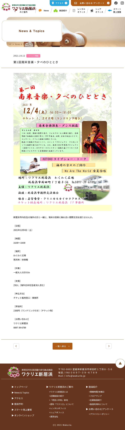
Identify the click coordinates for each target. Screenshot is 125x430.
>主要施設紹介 (95, 400)
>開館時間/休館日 (96, 391)
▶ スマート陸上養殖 (22, 409)
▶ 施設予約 (17, 403)
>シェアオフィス (56, 412)
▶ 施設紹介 (91, 386)
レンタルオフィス (81, 10)
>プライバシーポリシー (99, 414)
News (46, 10)
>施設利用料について (98, 404)
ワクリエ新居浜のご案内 (26, 10)
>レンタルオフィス (57, 408)
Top (9, 44)
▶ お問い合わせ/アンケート (100, 409)
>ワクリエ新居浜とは (58, 391)
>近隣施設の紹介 (56, 395)
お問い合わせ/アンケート (92, 3)
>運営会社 (53, 416)
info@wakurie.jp (76, 375)
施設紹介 (63, 10)
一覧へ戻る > (62, 346)
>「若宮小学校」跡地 (58, 400)
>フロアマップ (95, 395)
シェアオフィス (99, 10)
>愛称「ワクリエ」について (61, 404)
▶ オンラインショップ (23, 415)
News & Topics (22, 44)
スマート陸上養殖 (117, 10)
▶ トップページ (19, 386)
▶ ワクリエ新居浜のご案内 (59, 386)
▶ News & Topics (20, 392)
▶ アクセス (17, 398)
